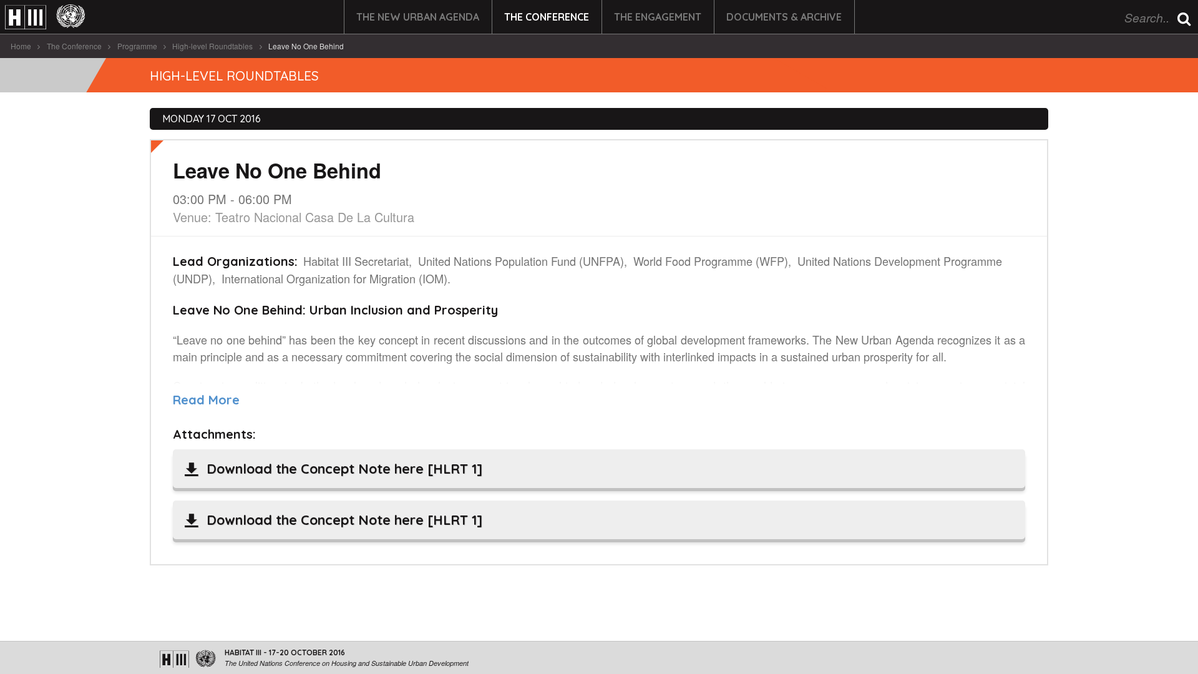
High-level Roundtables (212, 46)
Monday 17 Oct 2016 (211, 118)
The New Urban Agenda (417, 17)
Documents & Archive (784, 17)
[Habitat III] (45, 17)
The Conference (546, 17)
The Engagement (657, 17)
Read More (206, 400)
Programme (137, 46)
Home (21, 46)
